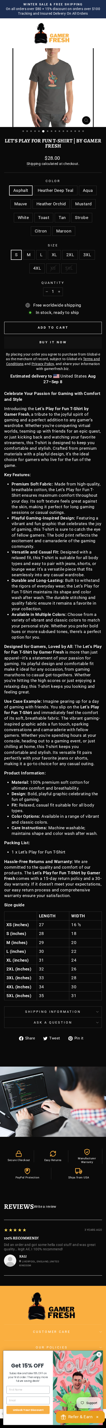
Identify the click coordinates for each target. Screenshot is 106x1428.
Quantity (53, 283)
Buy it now (53, 342)
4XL (37, 268)
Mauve (20, 204)
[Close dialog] (99, 1354)
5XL (69, 268)
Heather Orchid (51, 204)
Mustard (83, 204)
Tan (62, 217)
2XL (70, 255)
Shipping (34, 164)
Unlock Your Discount (28, 1410)
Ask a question (53, 1022)
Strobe (81, 217)
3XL (87, 255)
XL (54, 255)
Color (53, 181)
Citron (41, 231)
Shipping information (53, 1011)
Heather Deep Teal (55, 190)
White (23, 217)
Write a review (45, 1206)
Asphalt (20, 190)
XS (53, 268)
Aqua (88, 190)
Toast (43, 217)
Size (53, 245)
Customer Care (52, 1332)
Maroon (63, 231)
